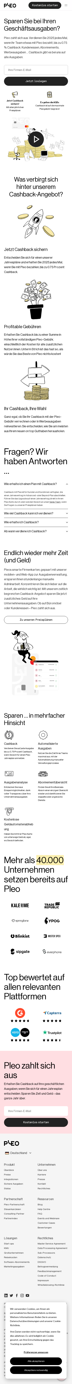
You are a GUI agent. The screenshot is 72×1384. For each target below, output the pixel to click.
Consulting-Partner (14, 1213)
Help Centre (44, 1209)
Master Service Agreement (51, 1243)
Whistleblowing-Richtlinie (51, 1285)
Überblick (9, 1170)
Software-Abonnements (17, 1262)
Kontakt (42, 1183)
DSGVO (42, 1262)
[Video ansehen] (36, 139)
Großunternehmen (14, 1252)
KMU (6, 1248)
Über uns (42, 1170)
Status (7, 1188)
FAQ (40, 1213)
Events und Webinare (48, 1218)
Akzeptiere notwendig (36, 1370)
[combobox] (36, 1153)
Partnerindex (11, 1218)
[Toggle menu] (66, 5)
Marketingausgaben (14, 1266)
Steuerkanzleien (12, 1209)
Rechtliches (44, 1188)
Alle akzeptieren (36, 1361)
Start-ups (9, 1243)
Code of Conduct (47, 1275)
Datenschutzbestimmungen (24, 1321)
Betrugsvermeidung (48, 1266)
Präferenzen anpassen (36, 1352)
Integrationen (11, 1179)
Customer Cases (46, 1223)
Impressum (43, 1280)
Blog (40, 1204)
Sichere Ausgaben (13, 1183)
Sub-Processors (46, 1252)
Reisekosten (10, 1257)
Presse (41, 1179)
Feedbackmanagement (49, 1271)
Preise (7, 1174)
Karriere (42, 1174)
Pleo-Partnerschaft (14, 1204)
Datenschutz (44, 1257)
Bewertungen (45, 1227)
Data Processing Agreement (52, 1248)
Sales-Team (55, 502)
